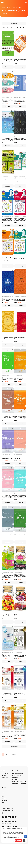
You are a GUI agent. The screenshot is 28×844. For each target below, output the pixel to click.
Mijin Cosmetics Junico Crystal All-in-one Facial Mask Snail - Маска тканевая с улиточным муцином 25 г (20, 655)
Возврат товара (16, 775)
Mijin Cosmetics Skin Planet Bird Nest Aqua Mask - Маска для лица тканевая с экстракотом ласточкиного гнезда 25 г (7, 299)
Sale (3, 802)
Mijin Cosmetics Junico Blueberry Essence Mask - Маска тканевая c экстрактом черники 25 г (20, 575)
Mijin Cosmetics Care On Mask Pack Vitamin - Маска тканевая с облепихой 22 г (20, 378)
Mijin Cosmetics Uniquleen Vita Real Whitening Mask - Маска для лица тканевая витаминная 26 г (7, 259)
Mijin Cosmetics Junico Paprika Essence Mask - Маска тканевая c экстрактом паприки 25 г (8, 616)
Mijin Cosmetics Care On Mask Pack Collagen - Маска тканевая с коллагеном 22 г (8, 457)
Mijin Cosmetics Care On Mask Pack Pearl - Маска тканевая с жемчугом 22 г (20, 457)
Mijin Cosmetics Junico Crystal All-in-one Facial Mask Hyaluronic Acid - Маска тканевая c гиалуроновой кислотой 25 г (8, 735)
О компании (5, 773)
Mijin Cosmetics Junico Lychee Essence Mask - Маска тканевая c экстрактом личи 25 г (20, 616)
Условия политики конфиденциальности (11, 837)
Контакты (15, 779)
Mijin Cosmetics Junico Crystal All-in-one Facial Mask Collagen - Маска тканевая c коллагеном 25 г (20, 694)
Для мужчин (5, 796)
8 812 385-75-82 (9, 826)
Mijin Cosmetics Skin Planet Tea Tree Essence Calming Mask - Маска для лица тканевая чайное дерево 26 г (20, 260)
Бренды (4, 775)
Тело (3, 794)
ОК (24, 840)
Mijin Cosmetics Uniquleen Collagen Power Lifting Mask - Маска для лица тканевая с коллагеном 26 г (20, 219)
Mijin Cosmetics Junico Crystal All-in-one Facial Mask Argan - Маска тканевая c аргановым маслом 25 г (20, 734)
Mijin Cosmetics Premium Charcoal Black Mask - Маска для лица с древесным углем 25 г (20, 139)
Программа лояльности (19, 781)
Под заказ (6, 103)
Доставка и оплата (17, 773)
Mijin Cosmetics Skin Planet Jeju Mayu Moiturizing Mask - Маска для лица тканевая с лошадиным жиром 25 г (20, 299)
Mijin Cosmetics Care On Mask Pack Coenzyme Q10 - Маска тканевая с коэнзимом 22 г (20, 417)
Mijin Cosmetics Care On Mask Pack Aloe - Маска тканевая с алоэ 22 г (20, 536)
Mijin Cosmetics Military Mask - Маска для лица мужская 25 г (8, 179)
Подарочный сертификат (19, 783)
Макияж (4, 798)
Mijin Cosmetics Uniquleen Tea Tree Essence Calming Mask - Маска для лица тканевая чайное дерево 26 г (20, 180)
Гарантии (15, 777)
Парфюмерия (5, 800)
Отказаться (18, 840)
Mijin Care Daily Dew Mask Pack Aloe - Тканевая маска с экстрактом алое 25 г (7, 60)
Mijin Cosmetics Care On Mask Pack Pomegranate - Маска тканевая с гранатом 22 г (8, 496)
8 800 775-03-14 (9, 817)
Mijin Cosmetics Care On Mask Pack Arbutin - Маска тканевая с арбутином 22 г (8, 536)
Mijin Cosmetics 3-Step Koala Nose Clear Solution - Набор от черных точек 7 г (7, 100)
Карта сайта (5, 777)
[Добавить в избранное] (12, 32)
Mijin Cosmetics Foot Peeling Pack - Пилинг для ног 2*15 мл (20, 60)
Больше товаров (14, 746)
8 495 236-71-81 (9, 822)
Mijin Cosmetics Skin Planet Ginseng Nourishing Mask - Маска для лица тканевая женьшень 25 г (19, 338)
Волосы (4, 790)
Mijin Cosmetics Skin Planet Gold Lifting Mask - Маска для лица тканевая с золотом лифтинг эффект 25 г (7, 338)
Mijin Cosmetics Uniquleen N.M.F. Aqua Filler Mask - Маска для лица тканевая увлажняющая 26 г (7, 219)
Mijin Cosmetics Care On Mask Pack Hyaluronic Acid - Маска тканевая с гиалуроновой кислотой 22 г (20, 496)
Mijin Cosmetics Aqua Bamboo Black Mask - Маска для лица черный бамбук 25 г (8, 139)
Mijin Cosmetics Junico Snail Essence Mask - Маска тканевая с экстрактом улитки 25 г (7, 576)
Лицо (3, 792)
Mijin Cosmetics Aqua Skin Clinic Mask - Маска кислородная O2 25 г (7, 655)
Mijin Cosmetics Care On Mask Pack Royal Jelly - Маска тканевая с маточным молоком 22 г (8, 417)
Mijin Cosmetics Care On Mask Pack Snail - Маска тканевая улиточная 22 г (8, 378)
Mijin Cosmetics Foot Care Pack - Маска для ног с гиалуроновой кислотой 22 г (20, 100)
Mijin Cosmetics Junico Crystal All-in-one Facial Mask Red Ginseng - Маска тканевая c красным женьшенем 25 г (8, 694)
